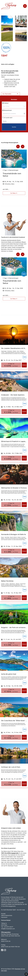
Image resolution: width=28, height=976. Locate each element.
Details (24, 365)
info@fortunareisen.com (8, 928)
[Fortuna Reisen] (8, 6)
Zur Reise (13, 193)
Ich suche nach (8, 117)
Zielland (6, 103)
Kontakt (3, 913)
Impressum (4, 917)
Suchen (14, 127)
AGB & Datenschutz (6, 915)
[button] (18, 146)
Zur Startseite (6, 94)
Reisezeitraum (7, 110)
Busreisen (14, 99)
